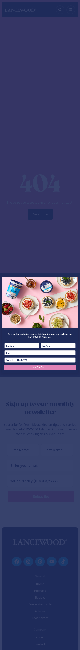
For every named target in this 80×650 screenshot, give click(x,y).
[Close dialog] (75, 280)
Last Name (45, 341)
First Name (8, 341)
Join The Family (40, 367)
